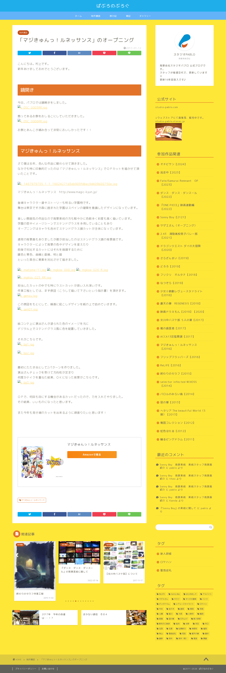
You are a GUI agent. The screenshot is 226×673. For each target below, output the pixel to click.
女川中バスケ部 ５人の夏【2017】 (182, 320)
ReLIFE (162, 594)
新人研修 (166, 554)
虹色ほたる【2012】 (173, 431)
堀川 (170, 614)
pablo (173, 467)
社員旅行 (182, 628)
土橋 (161, 614)
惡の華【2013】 (171, 402)
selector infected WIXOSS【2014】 (178, 384)
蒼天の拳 (195, 633)
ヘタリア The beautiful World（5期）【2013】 (183, 412)
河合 (197, 623)
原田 (192, 609)
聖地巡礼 (166, 570)
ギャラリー (145, 16)
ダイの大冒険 (191, 599)
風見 (195, 638)
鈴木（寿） (183, 638)
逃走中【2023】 (171, 172)
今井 (161, 609)
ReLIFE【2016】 (171, 365)
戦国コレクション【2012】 (178, 423)
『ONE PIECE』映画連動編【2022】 (177, 207)
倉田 (182, 609)
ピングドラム (164, 604)
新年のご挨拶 (164, 623)
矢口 (207, 623)
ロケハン (166, 562)
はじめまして (191, 594)
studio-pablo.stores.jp (170, 121)
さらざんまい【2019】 (175, 258)
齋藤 (205, 638)
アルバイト (207, 594)
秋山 (161, 633)
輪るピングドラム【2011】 (178, 439)
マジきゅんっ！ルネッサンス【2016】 (178, 347)
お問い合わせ (48, 668)
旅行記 (113, 16)
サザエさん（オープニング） (178, 225)
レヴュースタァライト (185, 604)
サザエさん (163, 599)
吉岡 (201, 609)
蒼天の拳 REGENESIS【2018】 (181, 303)
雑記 (128, 16)
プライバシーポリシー (25, 668)
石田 (161, 628)
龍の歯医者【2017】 (173, 328)
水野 (187, 623)
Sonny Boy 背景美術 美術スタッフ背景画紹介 (186, 466)
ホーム (78, 16)
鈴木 (170, 638)
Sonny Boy (175, 594)
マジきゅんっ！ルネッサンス (89, 444)
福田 (205, 628)
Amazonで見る (92, 454)
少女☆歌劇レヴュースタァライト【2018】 (181, 293)
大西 (180, 614)
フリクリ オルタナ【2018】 (179, 275)
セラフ (176, 599)
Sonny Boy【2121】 (173, 217)
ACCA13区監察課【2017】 (177, 336)
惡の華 (171, 618)
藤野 (161, 638)
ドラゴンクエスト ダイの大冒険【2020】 (180, 248)
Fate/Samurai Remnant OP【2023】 (179, 182)
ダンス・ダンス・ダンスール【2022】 (178, 195)
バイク (205, 599)
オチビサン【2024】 (173, 164)
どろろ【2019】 (171, 266)
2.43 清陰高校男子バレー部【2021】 (179, 236)
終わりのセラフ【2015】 (176, 373)
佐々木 (171, 609)
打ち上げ (183, 618)
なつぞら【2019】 (172, 283)
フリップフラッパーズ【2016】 (180, 357)
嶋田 (201, 614)
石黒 (170, 628)
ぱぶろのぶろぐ (113, 5)
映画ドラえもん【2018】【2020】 (183, 312)
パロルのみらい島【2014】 (178, 394)
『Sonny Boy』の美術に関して (178, 508)
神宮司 (194, 628)
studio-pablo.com (166, 107)
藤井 (207, 633)
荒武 (184, 633)
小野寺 (191, 614)
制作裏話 (95, 16)
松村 (177, 623)
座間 (161, 618)
